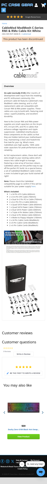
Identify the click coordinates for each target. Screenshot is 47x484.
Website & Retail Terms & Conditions (15, 466)
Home (4, 23)
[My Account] (37, 5)
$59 (23, 425)
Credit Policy (23, 469)
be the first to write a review (25, 373)
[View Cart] (43, 5)
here (33, 186)
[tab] (23, 354)
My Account (35, 460)
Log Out (19, 462)
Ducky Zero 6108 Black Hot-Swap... (23, 429)
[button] (5, 412)
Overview (9, 86)
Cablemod (26, 34)
